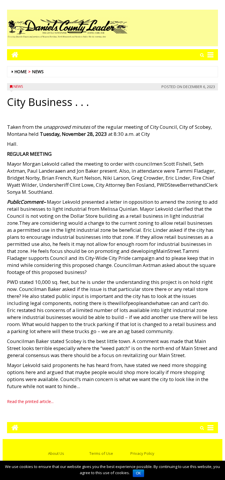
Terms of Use (101, 453)
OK (138, 473)
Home (20, 71)
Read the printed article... (30, 401)
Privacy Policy (142, 453)
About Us (56, 453)
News (38, 71)
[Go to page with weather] (174, 28)
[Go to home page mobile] (12, 54)
